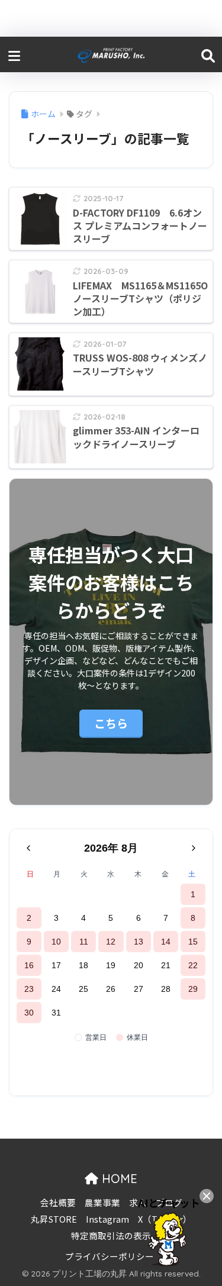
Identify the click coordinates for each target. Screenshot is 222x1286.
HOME (117, 1178)
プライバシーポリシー (109, 1256)
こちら (111, 723)
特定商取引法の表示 (111, 1235)
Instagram (107, 1219)
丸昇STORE (54, 1219)
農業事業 (102, 1202)
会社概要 (58, 1202)
